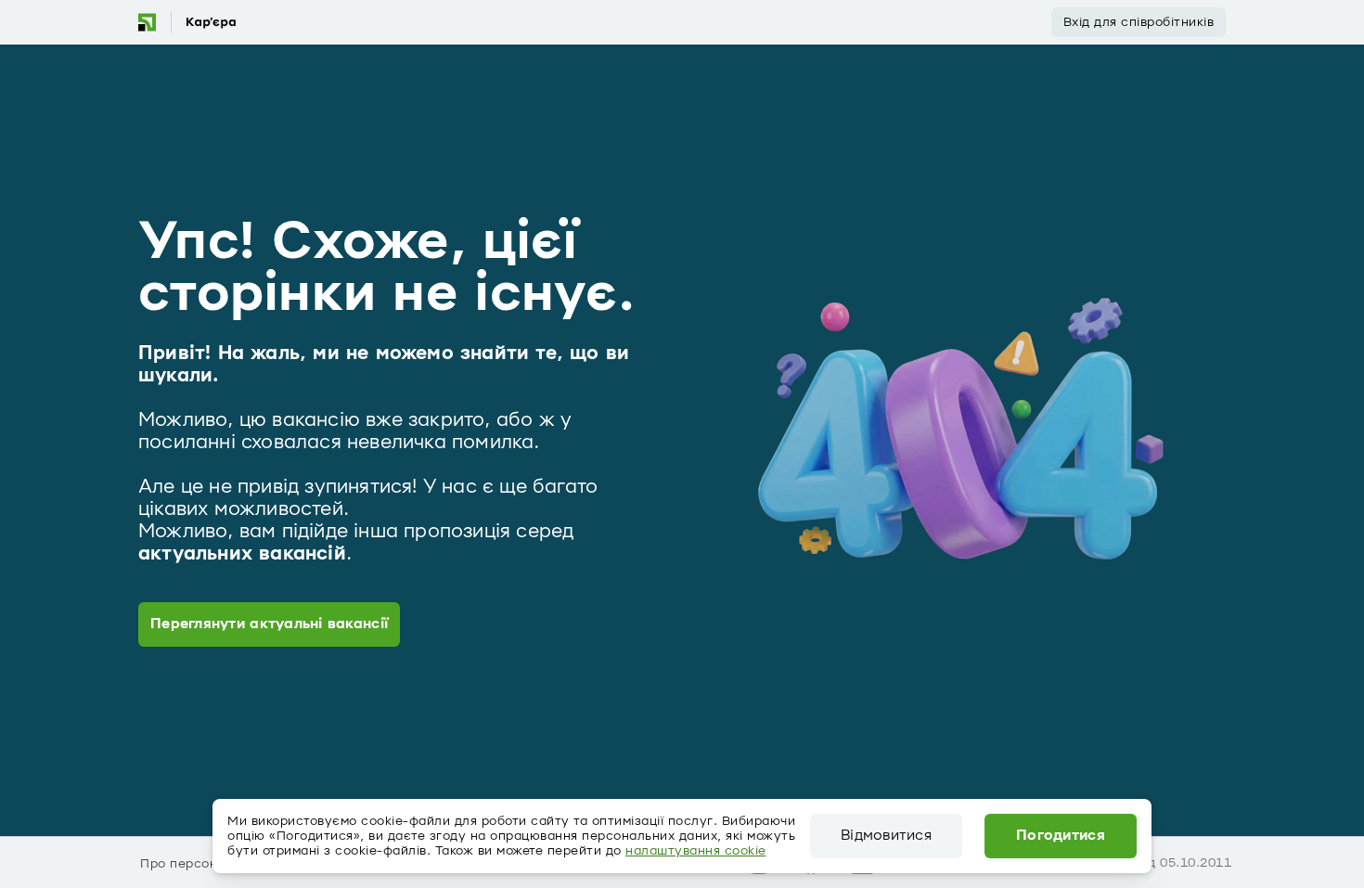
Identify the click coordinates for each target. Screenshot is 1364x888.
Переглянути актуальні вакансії (269, 623)
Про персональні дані (211, 863)
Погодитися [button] (1060, 836)
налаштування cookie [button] (695, 850)
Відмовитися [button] (886, 836)
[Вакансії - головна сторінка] (186, 22)
